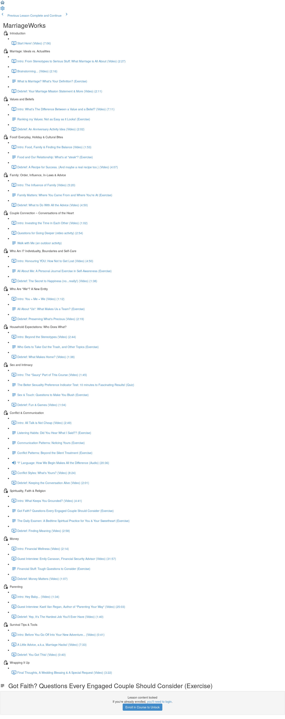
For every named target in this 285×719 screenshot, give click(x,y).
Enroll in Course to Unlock (142, 707)
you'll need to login (159, 701)
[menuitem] (2, 10)
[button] (2, 4)
